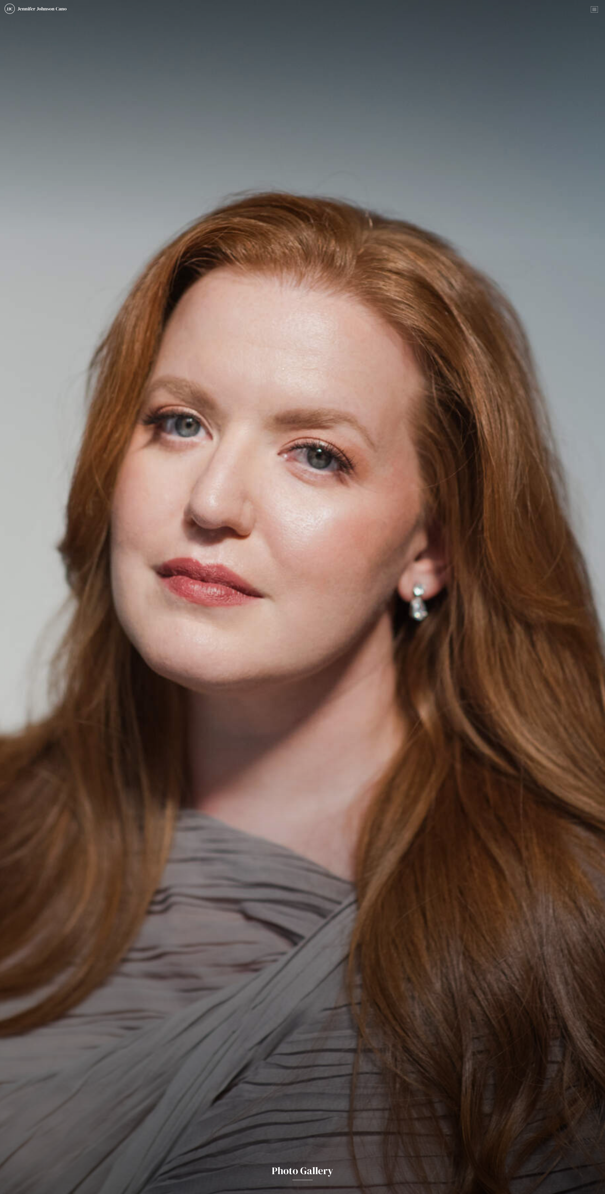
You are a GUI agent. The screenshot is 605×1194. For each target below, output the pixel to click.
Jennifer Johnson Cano (42, 8)
